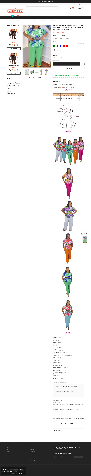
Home (8, 20)
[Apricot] (17, 45)
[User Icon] (76, 8)
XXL (61, 51)
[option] (37, 46)
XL (57, 51)
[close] (84, 1)
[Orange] (15, 45)
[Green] (12, 45)
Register (82, 7)
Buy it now (69, 68)
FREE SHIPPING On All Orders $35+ (45, 1)
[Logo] (15, 10)
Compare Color (47, 65)
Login (79, 7)
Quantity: (55, 55)
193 (56, 71)
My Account (80, 8)
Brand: (54, 35)
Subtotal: (55, 60)
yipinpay (63, 35)
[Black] (10, 45)
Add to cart (13, 48)
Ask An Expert (41, 77)
